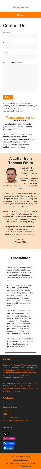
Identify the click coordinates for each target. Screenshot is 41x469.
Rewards (6, 404)
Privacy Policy (25, 456)
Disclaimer (14, 456)
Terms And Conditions (20, 460)
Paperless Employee (11, 417)
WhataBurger (20, 7)
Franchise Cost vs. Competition (15, 421)
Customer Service (10, 407)
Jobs (5, 414)
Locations (7, 410)
